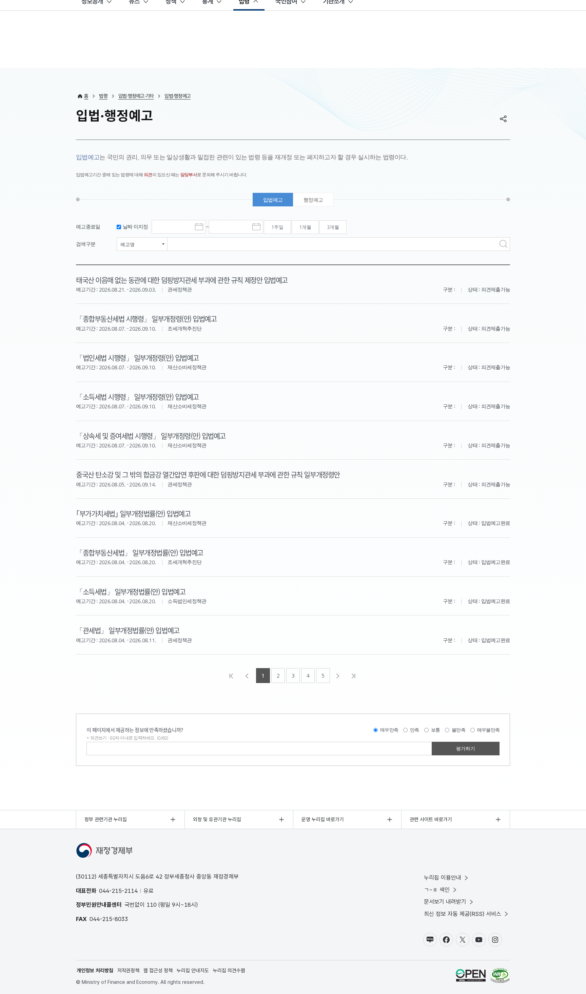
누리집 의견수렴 (229, 971)
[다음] (338, 675)
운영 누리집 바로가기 (322, 819)
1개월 (305, 227)
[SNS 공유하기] (503, 119)
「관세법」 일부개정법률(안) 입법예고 (127, 630)
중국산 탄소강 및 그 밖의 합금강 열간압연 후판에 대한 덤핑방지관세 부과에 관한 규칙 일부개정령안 (208, 474)
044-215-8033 (109, 919)
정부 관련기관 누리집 (105, 819)
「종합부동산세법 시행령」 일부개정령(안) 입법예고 (146, 318)
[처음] (232, 675)
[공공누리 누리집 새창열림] (470, 976)
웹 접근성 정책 (158, 971)
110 (151, 904)
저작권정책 (128, 971)
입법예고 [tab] (272, 200)
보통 (435, 730)
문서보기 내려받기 (445, 901)
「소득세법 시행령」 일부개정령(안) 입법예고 (137, 396)
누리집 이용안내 (442, 877)
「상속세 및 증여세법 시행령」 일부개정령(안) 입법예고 (151, 435)
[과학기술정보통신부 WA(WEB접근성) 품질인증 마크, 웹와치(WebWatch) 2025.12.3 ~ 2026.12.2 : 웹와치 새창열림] (500, 976)
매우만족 (389, 730)
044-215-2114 (118, 890)
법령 (103, 96)
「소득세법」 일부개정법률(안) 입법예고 (130, 591)
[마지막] (354, 675)
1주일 (277, 227)
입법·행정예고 (177, 96)
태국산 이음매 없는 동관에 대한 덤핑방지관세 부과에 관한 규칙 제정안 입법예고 (182, 280)
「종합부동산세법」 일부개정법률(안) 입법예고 (139, 552)
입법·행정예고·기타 (136, 96)
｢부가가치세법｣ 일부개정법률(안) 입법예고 (133, 513)
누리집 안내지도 (193, 971)
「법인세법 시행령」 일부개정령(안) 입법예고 (137, 357)
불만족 (458, 730)
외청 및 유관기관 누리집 (217, 819)
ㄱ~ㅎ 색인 (437, 889)
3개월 (333, 227)
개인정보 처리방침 (95, 971)
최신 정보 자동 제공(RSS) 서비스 (462, 913)
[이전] (247, 675)
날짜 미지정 (135, 226)
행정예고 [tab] (313, 200)
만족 (414, 730)
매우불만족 (488, 730)
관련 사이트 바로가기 (431, 819)
